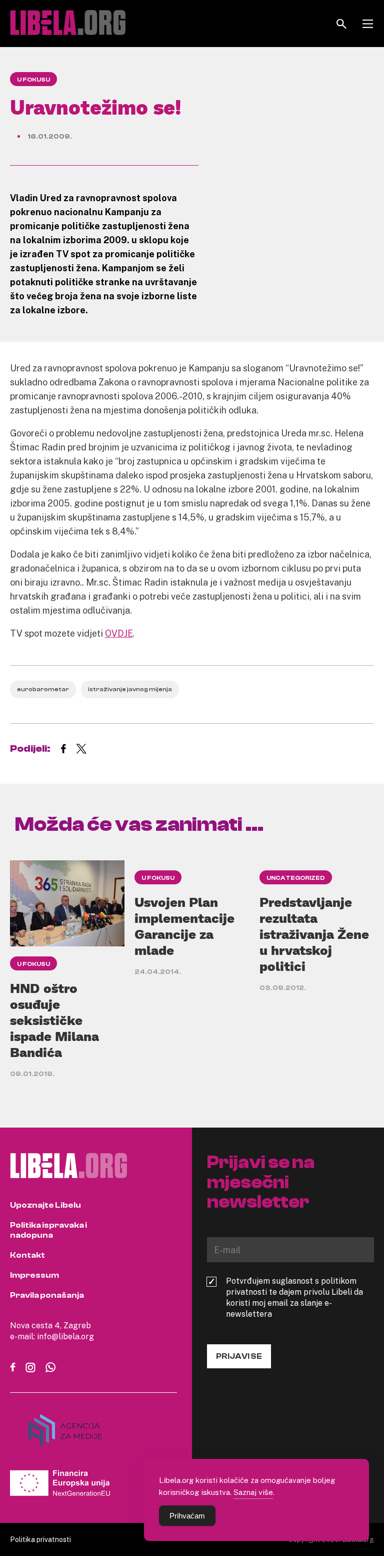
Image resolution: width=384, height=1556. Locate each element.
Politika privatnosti (40, 1539)
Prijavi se (239, 1356)
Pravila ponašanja (47, 1295)
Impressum (34, 1275)
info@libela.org (65, 1336)
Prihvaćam (187, 1515)
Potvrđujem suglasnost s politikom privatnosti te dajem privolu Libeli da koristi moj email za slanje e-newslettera (294, 1297)
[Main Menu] (367, 24)
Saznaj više (253, 1491)
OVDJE (118, 633)
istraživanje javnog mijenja (130, 689)
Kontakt (27, 1255)
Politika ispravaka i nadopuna (48, 1230)
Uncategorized (295, 877)
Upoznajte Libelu (45, 1205)
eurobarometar (43, 689)
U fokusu (33, 79)
